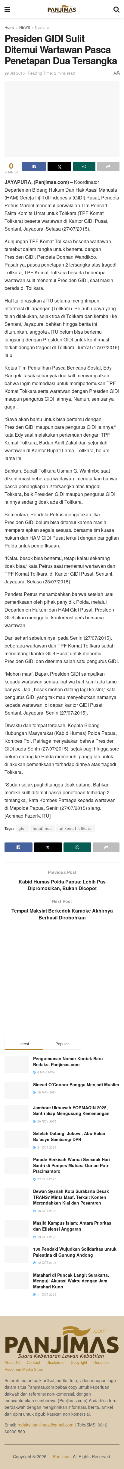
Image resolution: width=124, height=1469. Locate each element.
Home (9, 27)
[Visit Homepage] (62, 9)
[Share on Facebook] (34, 166)
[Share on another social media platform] (108, 166)
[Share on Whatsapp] (84, 166)
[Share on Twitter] (59, 166)
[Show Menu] (7, 9)
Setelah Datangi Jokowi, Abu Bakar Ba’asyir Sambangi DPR (69, 1136)
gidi (22, 828)
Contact (33, 1362)
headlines (42, 828)
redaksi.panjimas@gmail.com (45, 1425)
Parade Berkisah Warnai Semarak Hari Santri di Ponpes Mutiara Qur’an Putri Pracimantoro (71, 1165)
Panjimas (61, 1456)
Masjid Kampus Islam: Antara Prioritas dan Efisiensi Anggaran (72, 1226)
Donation (101, 1362)
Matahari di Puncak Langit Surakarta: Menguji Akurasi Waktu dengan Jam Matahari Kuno (71, 1281)
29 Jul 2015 (15, 73)
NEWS (24, 27)
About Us (13, 1362)
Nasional (42, 27)
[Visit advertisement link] (62, 984)
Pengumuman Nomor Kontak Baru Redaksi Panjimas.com (68, 1061)
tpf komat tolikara (75, 828)
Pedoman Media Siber (24, 1369)
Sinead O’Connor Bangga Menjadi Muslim (76, 1084)
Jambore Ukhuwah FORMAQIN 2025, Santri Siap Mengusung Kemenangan (71, 1110)
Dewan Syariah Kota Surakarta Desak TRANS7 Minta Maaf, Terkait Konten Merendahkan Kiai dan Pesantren (71, 1197)
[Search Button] (116, 9)
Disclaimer (55, 1362)
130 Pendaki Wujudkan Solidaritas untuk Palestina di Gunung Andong (74, 1252)
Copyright (79, 1362)
